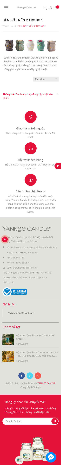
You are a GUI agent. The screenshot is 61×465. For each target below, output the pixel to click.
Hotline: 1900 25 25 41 (19, 262)
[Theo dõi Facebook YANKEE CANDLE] (21, 375)
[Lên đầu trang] (56, 460)
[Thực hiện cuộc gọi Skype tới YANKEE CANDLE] (30, 375)
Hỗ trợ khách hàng (30, 160)
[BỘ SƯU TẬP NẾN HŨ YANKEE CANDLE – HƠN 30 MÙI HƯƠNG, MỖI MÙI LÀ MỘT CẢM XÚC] (8, 356)
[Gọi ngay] (4, 239)
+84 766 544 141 (15, 257)
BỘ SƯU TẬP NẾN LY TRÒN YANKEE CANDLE (35, 337)
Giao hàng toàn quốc (30, 128)
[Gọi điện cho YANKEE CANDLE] (38, 375)
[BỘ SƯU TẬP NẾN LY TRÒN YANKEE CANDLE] (8, 339)
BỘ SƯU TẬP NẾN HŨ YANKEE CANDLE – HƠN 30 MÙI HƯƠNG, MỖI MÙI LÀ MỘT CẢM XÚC (37, 354)
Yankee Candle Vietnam (20, 313)
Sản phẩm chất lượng (30, 191)
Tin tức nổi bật (11, 327)
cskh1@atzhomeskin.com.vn (22, 267)
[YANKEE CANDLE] (26, 228)
